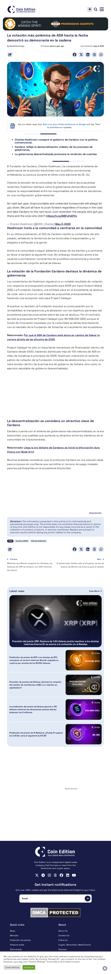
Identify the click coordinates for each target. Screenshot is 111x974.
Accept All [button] (28, 967)
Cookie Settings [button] (12, 967)
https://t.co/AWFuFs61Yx (61, 215)
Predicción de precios (20, 940)
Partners (62, 949)
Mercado (14, 935)
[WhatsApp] (101, 55)
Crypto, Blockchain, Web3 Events (74, 944)
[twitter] (37, 875)
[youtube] (74, 875)
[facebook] (61, 875)
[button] (102, 9)
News (12, 931)
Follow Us (62, 940)
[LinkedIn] (88, 55)
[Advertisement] (55, 394)
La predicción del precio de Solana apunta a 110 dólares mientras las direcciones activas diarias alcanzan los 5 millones (33, 709)
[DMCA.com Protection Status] (55, 913)
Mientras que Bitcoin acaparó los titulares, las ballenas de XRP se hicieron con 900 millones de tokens (29, 567)
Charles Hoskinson (38, 541)
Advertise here (95, 513)
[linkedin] (67, 875)
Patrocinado (16, 949)
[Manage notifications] (105, 968)
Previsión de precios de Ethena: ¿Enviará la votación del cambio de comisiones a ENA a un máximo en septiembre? (35, 685)
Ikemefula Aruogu (17, 46)
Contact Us (63, 935)
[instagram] (49, 875)
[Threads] (94, 55)
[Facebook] (74, 55)
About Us (62, 931)
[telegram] (43, 875)
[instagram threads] (55, 875)
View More (94, 591)
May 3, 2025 (63, 224)
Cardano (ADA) (21, 541)
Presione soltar (17, 944)
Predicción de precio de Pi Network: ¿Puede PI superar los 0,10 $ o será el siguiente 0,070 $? (36, 734)
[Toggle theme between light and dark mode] (90, 9)
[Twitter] (81, 55)
